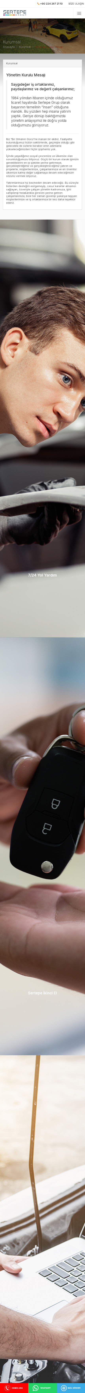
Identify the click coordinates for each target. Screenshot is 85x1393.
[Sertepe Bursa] (16, 13)
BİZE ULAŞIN (76, 3)
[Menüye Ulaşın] (79, 13)
